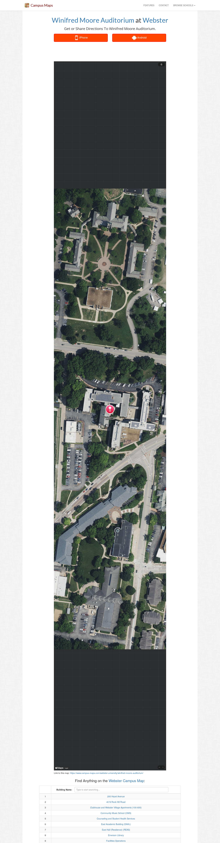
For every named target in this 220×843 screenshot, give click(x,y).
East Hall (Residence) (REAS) (116, 829)
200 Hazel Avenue (116, 796)
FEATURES (148, 5)
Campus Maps (42, 5)
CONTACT (164, 5)
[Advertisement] (110, 51)
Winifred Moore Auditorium (93, 20)
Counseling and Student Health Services (116, 818)
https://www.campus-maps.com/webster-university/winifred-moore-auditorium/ (106, 772)
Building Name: (64, 789)
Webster (155, 20)
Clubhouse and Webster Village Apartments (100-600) (116, 807)
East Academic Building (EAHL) (116, 824)
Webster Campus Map (126, 780)
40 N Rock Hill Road (115, 801)
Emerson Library (116, 835)
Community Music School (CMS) (116, 813)
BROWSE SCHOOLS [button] (183, 5)
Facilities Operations (116, 840)
